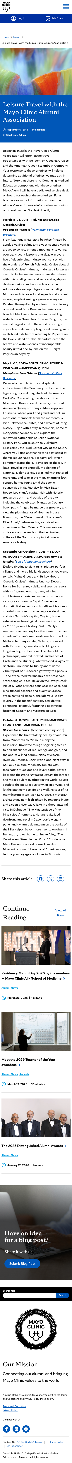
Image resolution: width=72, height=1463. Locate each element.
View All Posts (60, 912)
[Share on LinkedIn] (60, 878)
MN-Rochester (14, 1445)
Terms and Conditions (14, 1406)
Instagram (26, 1429)
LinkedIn (16, 1429)
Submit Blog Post (22, 1263)
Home (5, 37)
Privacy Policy (10, 1410)
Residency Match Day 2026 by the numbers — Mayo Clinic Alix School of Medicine (35, 975)
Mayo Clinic (6, 7)
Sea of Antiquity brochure (33, 561)
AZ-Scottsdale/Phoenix (29, 1442)
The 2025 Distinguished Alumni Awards (32, 1145)
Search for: (9, 1290)
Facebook (6, 1429)
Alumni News (9, 988)
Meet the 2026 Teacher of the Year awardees (28, 1062)
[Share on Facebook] (40, 878)
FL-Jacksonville (55, 1442)
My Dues (57, 18)
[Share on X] (50, 878)
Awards (24, 1074)
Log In (21, 18)
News (16, 37)
